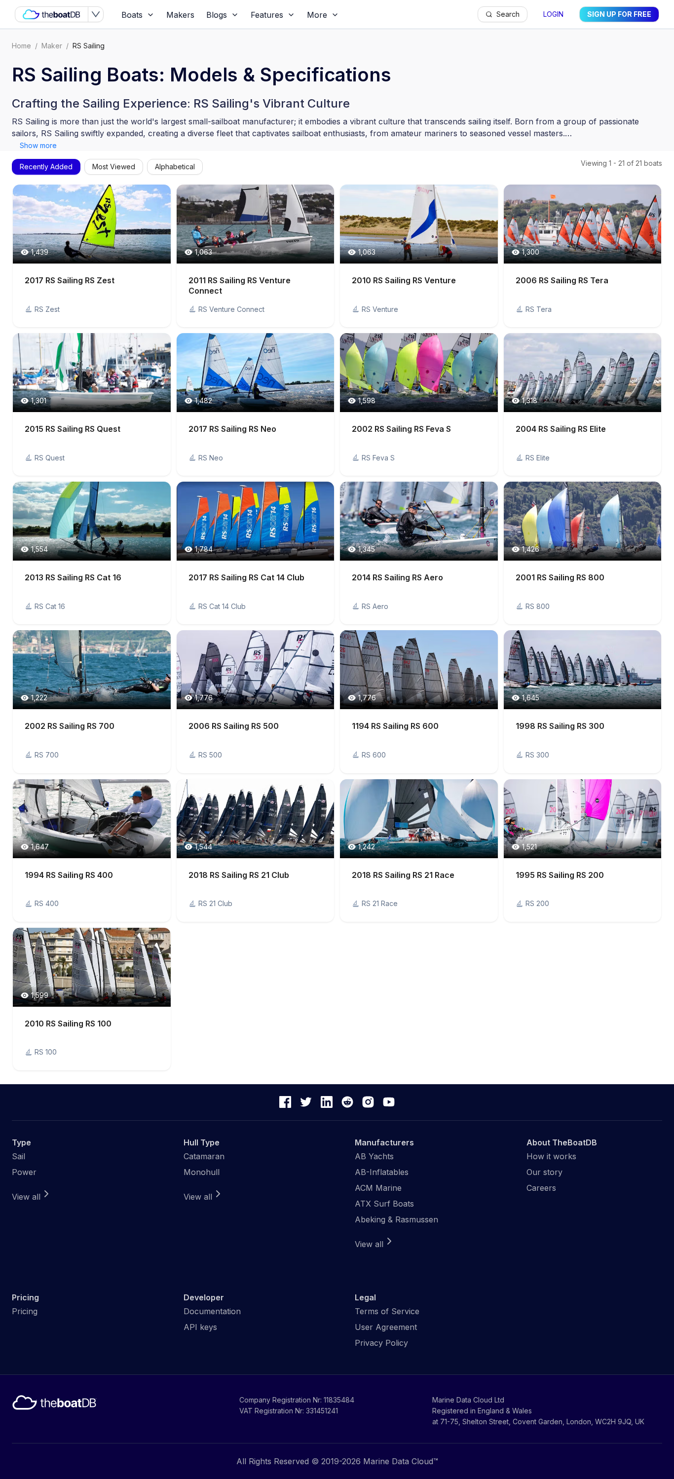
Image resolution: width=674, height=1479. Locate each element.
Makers (180, 15)
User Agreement (386, 1327)
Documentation (212, 1311)
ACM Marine (378, 1188)
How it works (551, 1156)
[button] (92, 256)
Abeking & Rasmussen (396, 1219)
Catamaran (204, 1156)
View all (26, 1197)
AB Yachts (374, 1156)
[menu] (296, 14)
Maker (51, 45)
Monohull (202, 1172)
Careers (541, 1188)
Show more (38, 145)
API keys (200, 1327)
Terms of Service (387, 1311)
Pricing (24, 1311)
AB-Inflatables (382, 1172)
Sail (18, 1156)
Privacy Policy (381, 1343)
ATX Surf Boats (384, 1204)
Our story (544, 1172)
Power (24, 1172)
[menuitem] (137, 14)
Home (21, 45)
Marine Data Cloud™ (400, 1461)
